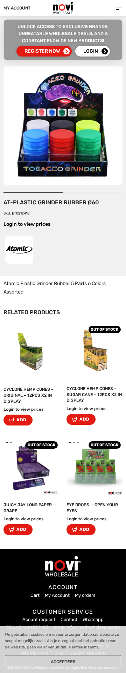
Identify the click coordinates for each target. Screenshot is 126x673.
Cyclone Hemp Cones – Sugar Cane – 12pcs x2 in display (94, 394)
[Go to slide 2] (78, 442)
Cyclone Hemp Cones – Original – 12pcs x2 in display (29, 395)
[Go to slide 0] (7, 442)
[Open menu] (118, 8)
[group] (31, 468)
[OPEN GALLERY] (63, 125)
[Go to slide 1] (11, 442)
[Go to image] (33, 192)
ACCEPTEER (63, 661)
